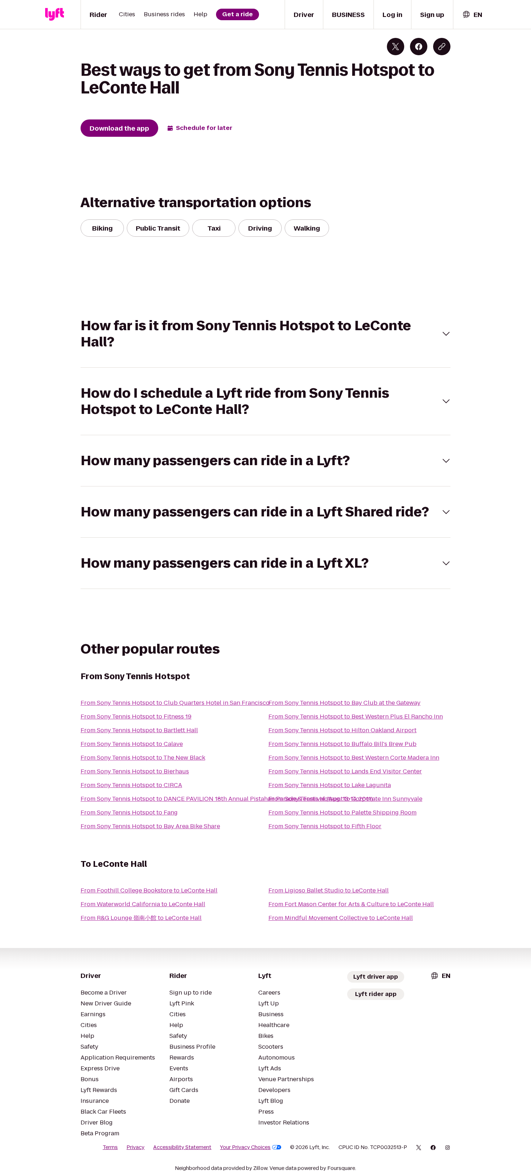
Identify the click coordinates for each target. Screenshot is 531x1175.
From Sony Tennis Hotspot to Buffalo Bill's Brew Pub (342, 744)
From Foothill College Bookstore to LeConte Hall (149, 890)
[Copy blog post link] (441, 46)
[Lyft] (54, 14)
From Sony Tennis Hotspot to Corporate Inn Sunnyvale (345, 799)
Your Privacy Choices (245, 1147)
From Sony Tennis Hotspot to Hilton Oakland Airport (342, 730)
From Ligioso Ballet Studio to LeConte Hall (328, 890)
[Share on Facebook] (418, 46)
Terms (110, 1147)
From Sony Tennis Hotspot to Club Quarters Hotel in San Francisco (175, 703)
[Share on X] (395, 46)
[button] (265, 334)
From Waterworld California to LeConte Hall (143, 904)
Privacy (135, 1147)
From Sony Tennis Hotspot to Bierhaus (135, 771)
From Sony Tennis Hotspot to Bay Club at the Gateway (344, 703)
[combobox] (472, 14)
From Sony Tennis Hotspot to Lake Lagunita (329, 785)
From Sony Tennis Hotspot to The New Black (143, 758)
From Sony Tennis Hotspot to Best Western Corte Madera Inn (353, 758)
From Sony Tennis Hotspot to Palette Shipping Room (342, 812)
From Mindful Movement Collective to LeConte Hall (340, 918)
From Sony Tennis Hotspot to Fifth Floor (324, 826)
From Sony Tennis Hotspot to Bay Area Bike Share (150, 826)
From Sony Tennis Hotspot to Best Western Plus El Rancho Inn (355, 716)
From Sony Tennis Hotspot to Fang (129, 812)
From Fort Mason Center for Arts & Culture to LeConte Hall (351, 904)
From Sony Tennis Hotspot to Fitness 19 (136, 716)
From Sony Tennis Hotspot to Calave (132, 744)
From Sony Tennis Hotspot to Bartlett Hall (139, 730)
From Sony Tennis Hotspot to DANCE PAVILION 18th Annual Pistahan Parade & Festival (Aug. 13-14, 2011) (227, 799)
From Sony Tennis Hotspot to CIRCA (131, 785)
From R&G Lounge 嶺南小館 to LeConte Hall (141, 918)
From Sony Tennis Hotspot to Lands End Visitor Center (345, 771)
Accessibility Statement (182, 1147)
